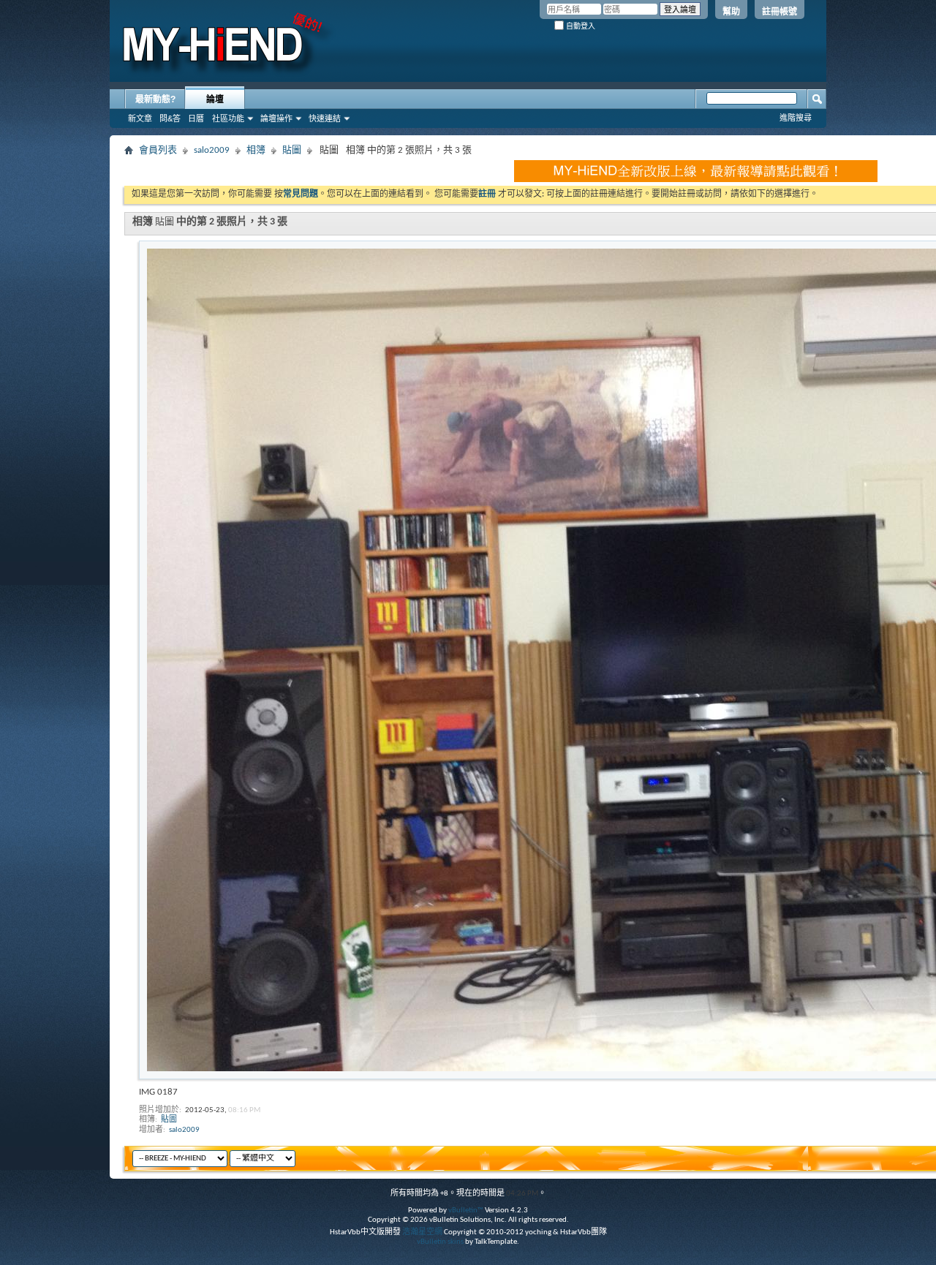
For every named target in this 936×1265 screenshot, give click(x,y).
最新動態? (155, 99)
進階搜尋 (796, 117)
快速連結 (325, 118)
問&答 (170, 118)
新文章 (140, 118)
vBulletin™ (465, 1211)
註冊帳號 (779, 12)
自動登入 (579, 26)
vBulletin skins (440, 1242)
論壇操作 (276, 118)
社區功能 (228, 118)
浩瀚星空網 (422, 1232)
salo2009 (212, 150)
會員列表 (158, 150)
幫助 (731, 12)
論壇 (215, 99)
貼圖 (291, 150)
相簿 (255, 150)
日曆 (196, 118)
